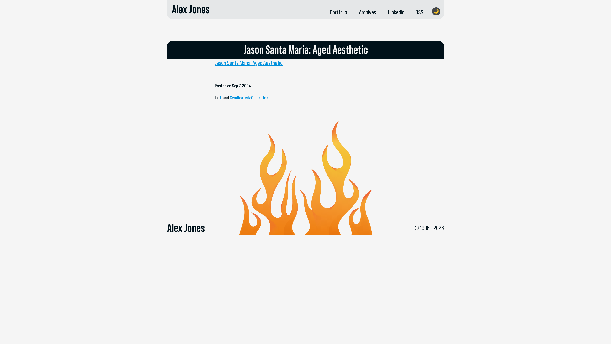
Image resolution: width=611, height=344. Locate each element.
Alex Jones (191, 9)
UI (220, 97)
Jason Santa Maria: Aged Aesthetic (249, 62)
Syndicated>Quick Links (250, 97)
